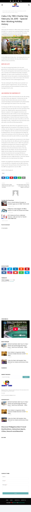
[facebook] (10, 1)
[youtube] (15, 272)
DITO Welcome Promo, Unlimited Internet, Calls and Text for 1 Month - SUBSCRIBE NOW (17, 216)
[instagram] (16, 1)
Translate (12, 281)
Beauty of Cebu (21, 502)
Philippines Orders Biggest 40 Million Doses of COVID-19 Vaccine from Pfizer (18, 209)
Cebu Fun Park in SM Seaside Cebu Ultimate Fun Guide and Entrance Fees (18, 361)
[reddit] (21, 269)
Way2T (14, 502)
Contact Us (17, 500)
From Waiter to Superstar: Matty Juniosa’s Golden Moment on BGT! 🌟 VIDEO (18, 353)
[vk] (3, 272)
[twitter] (13, 1)
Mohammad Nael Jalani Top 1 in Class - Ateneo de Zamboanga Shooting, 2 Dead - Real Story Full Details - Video (18, 345)
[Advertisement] (15, 299)
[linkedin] (15, 269)
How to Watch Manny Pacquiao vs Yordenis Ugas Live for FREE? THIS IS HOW (18, 203)
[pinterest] (18, 1)
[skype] (20, 1)
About (11, 500)
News (7, 10)
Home (4, 10)
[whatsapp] (21, 272)
